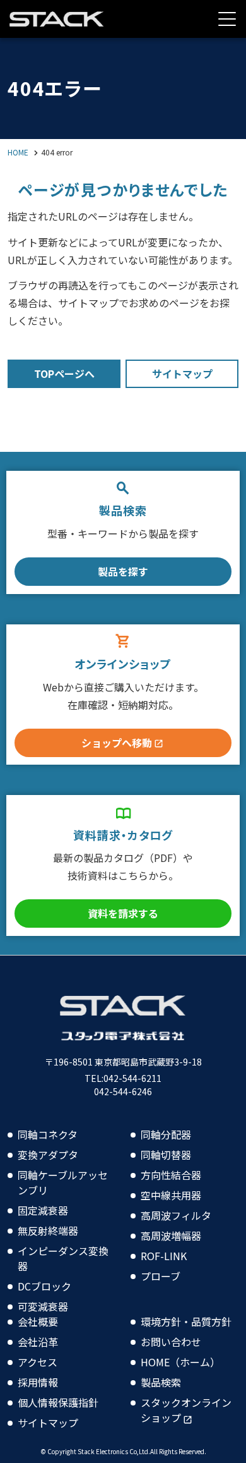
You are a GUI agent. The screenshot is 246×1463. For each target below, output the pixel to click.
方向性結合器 (171, 1174)
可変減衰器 (43, 1306)
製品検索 (161, 1382)
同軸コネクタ (48, 1134)
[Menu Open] (227, 19)
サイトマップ (48, 1422)
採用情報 (38, 1382)
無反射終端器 (48, 1230)
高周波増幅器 (171, 1235)
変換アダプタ (48, 1154)
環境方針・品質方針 (186, 1321)
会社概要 (38, 1321)
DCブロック (44, 1286)
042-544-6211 (132, 1078)
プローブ (160, 1276)
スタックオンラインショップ (186, 1410)
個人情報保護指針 (58, 1402)
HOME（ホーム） (180, 1361)
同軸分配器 (166, 1134)
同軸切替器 (166, 1154)
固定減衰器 (43, 1210)
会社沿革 (38, 1341)
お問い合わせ (171, 1341)
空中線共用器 (171, 1195)
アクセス (37, 1361)
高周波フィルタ (176, 1215)
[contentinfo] (123, 1209)
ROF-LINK (164, 1255)
